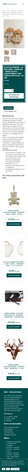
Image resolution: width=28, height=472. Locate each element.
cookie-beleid (15, 469)
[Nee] (26, 461)
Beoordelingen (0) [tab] (10, 111)
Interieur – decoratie (13, 453)
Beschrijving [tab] (8, 108)
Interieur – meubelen (13, 454)
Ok (3, 469)
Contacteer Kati (11, 443)
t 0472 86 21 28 (8, 433)
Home (4, 11)
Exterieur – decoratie (13, 447)
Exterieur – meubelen (13, 449)
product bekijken (14, 224)
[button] (21, 21)
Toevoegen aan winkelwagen (14, 96)
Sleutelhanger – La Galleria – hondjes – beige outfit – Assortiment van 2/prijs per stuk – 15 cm (13, 14)
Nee (8, 469)
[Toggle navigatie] (23, 3)
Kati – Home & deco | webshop (15, 11)
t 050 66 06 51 (8, 431)
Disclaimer (10, 445)
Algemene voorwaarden (14, 441)
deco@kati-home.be (10, 435)
